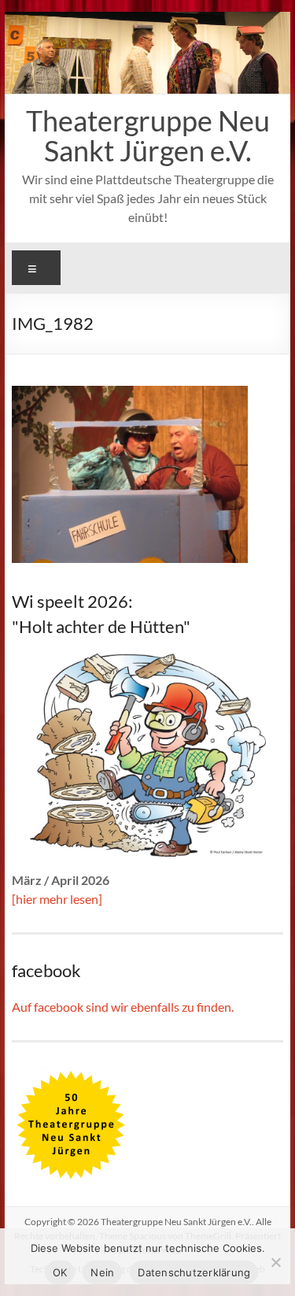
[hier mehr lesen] (57, 898)
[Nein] (275, 1262)
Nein (102, 1272)
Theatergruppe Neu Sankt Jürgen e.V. (148, 135)
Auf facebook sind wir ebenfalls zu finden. (123, 1006)
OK (60, 1272)
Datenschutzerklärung (194, 1272)
